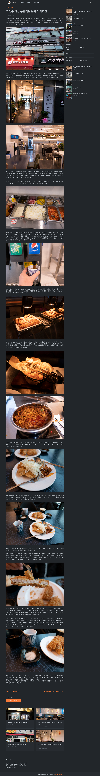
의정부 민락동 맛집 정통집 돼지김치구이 (17, 745)
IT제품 (74, 23)
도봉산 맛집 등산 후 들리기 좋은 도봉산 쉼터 (18, 722)
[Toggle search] (92, 2)
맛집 (73, 9)
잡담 (73, 16)
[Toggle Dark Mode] (90, 2)
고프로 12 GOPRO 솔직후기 (78, 25)
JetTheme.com (58, 774)
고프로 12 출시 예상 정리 (78, 87)
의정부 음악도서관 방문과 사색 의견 (80, 18)
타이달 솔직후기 (76, 32)
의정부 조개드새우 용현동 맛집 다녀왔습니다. (82, 38)
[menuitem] (23, 2)
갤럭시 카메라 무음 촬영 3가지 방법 (80, 94)
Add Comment (14, 700)
